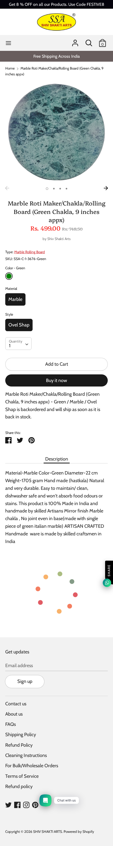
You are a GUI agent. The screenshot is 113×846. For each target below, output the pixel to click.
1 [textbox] (10, 346)
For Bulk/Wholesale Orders (31, 766)
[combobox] (18, 343)
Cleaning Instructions (26, 755)
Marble (15, 299)
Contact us (15, 704)
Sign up (24, 681)
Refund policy (19, 786)
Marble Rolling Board (29, 252)
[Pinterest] (35, 805)
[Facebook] (17, 805)
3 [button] (60, 188)
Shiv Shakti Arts (59, 239)
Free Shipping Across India (56, 56)
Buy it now (56, 380)
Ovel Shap (18, 325)
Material (11, 288)
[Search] (89, 41)
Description (56, 459)
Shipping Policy (20, 734)
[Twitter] (8, 805)
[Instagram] (26, 805)
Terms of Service (22, 776)
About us (14, 714)
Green (9, 276)
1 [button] (47, 188)
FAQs (10, 724)
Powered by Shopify (79, 831)
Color (15, 268)
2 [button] (54, 188)
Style (9, 314)
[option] (56, 56)
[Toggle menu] (8, 43)
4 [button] (66, 188)
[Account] (75, 41)
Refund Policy (19, 745)
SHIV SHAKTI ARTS (47, 831)
